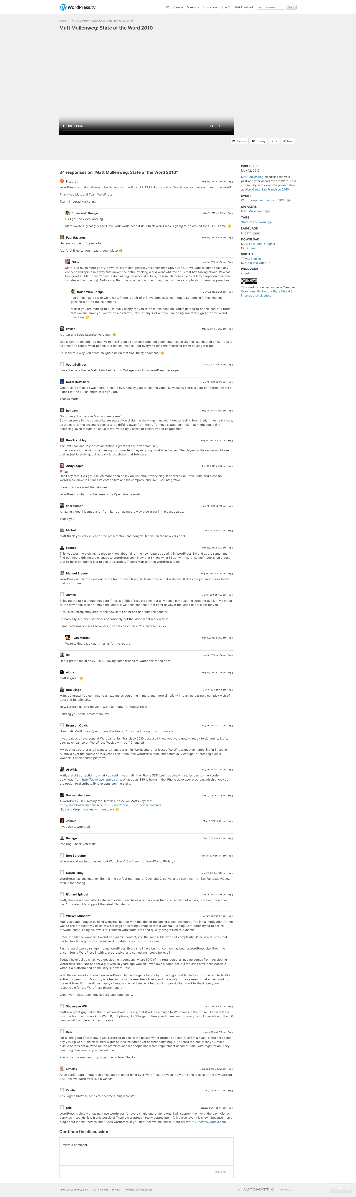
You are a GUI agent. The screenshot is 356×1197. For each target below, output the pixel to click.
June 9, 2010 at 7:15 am (214, 1032)
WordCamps (174, 7)
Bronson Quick (77, 725)
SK (68, 655)
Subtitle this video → (255, 263)
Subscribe (341, 1188)
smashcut (247, 273)
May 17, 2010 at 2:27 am (214, 213)
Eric (69, 1108)
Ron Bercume (76, 855)
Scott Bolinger (76, 364)
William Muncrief (78, 916)
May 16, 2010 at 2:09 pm (214, 725)
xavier (70, 329)
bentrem (72, 410)
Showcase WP (76, 1006)
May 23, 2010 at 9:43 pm (214, 873)
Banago (71, 838)
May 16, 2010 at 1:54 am (214, 655)
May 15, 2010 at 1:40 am (214, 506)
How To (225, 7)
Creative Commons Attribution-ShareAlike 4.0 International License (268, 291)
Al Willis (72, 769)
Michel (71, 530)
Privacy (116, 1189)
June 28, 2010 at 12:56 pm (213, 1069)
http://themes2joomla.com (207, 1122)
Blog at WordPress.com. (75, 1189)
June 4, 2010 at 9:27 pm (214, 1006)
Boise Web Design (85, 213)
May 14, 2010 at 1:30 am (214, 262)
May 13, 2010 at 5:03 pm (214, 329)
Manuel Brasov (77, 573)
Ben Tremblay (76, 440)
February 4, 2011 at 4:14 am (213, 1108)
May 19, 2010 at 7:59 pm (214, 637)
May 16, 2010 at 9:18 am (214, 689)
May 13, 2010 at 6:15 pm (214, 364)
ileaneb (71, 548)
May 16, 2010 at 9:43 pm (214, 769)
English (250, 233)
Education (210, 7)
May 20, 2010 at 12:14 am (213, 855)
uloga (70, 672)
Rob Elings (73, 690)
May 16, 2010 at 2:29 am (214, 672)
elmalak (71, 1069)
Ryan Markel (81, 638)
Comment (221, 1171)
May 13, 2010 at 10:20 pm (213, 440)
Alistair (71, 595)
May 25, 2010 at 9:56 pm (214, 894)
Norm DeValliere (78, 382)
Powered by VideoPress (139, 1189)
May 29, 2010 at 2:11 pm (214, 916)
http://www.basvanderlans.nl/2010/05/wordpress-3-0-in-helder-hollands (110, 805)
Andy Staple (74, 466)
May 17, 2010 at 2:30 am (214, 292)
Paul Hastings (76, 237)
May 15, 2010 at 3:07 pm (214, 547)
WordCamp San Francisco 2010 (112, 20)
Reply (230, 181)
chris (75, 262)
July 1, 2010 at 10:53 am (214, 1090)
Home (63, 20)
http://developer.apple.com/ (101, 779)
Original (269, 244)
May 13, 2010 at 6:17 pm (214, 382)
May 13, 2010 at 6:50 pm (214, 410)
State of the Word (256, 222)
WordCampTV (80, 20)
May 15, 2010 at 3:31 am (214, 530)
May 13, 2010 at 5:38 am (214, 237)
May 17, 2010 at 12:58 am (214, 795)
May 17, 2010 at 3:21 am (214, 821)
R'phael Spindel (77, 894)
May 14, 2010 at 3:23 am (214, 466)
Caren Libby (74, 873)
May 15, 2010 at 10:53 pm (213, 573)
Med (259, 244)
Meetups (193, 7)
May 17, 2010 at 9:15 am (214, 838)
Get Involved (244, 7)
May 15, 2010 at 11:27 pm (214, 595)
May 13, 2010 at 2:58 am (214, 181)
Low (252, 244)
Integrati (72, 181)
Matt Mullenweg (252, 177)
